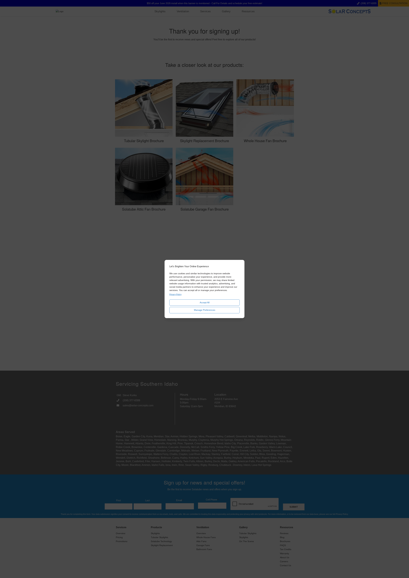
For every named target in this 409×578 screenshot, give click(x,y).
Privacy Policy (175, 294)
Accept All (204, 302)
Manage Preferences (204, 310)
